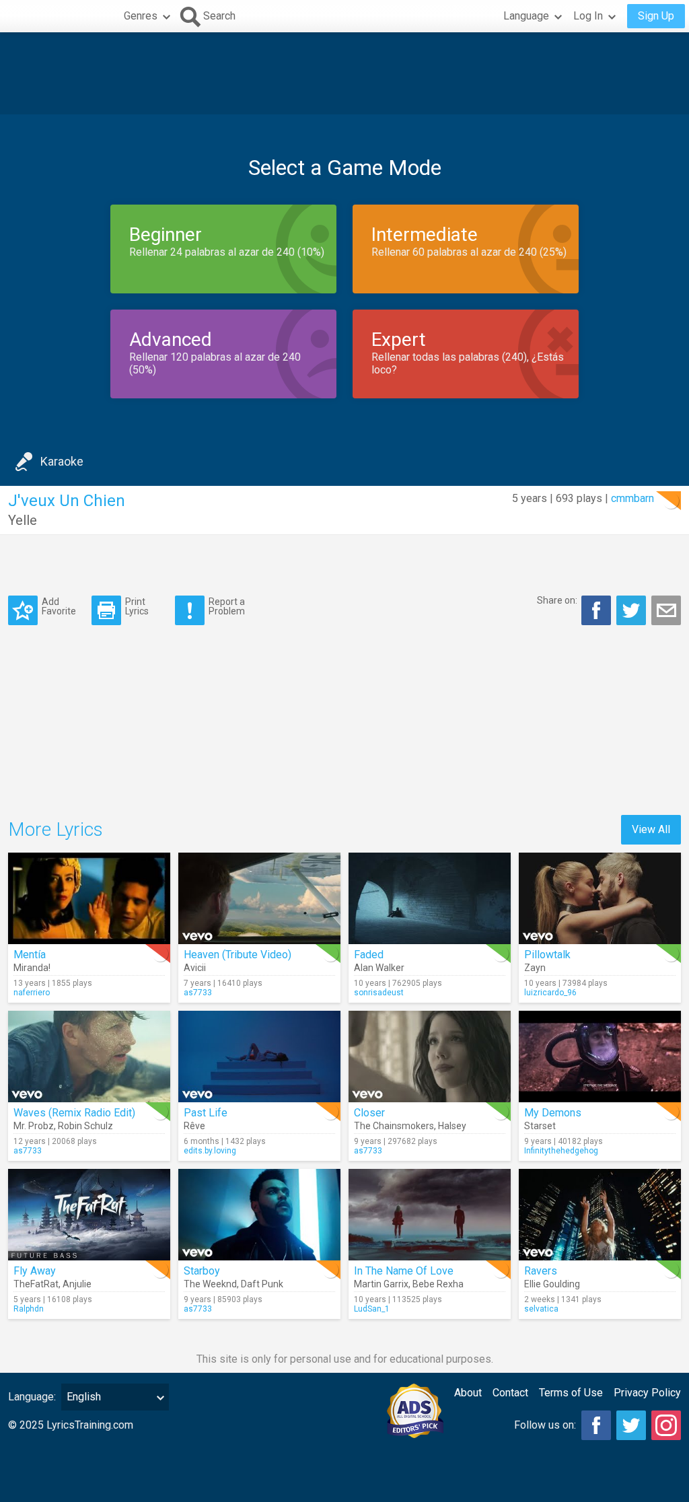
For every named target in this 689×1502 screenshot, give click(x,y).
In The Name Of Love (404, 1270)
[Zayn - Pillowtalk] (600, 898)
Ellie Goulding (552, 1284)
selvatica (541, 1309)
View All (651, 829)
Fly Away (34, 1270)
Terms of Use (571, 1392)
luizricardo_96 (550, 992)
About (468, 1392)
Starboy (202, 1270)
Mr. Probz (33, 1125)
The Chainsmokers (394, 1125)
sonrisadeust (379, 992)
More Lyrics (55, 829)
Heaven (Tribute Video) (237, 954)
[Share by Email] (666, 610)
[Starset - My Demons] (600, 1056)
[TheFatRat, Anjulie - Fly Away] (89, 1214)
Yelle (22, 520)
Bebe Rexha (438, 1284)
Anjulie (77, 1284)
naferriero (31, 992)
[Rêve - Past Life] (259, 1056)
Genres (140, 15)
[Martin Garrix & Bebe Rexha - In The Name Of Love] (430, 1214)
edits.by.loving (210, 1150)
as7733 (198, 992)
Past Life (205, 1112)
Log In (588, 15)
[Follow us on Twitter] (631, 1425)
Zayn (535, 967)
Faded (369, 954)
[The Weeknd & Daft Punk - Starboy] (259, 1214)
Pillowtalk (547, 954)
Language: (32, 1396)
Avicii (195, 967)
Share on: (557, 600)
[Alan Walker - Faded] (430, 898)
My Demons (552, 1112)
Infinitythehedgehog (561, 1150)
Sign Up (656, 15)
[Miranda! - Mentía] (89, 898)
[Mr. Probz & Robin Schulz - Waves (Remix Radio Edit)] (89, 1056)
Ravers (540, 1270)
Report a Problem (227, 606)
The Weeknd (210, 1284)
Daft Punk (262, 1284)
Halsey (452, 1125)
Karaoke (61, 461)
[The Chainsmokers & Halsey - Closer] (430, 1056)
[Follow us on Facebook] (596, 1425)
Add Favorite (59, 606)
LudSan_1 (372, 1309)
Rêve (194, 1125)
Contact (510, 1392)
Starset (540, 1125)
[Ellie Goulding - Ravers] (600, 1214)
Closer (369, 1112)
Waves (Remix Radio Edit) (74, 1112)
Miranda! (31, 967)
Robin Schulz (85, 1125)
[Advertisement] (344, 73)
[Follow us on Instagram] (666, 1425)
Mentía (29, 954)
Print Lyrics (137, 606)
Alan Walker (379, 967)
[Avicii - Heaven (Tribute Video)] (259, 898)
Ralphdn (28, 1309)
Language (526, 15)
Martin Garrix (381, 1284)
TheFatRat (36, 1284)
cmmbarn (632, 498)
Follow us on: (545, 1425)
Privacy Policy (647, 1392)
